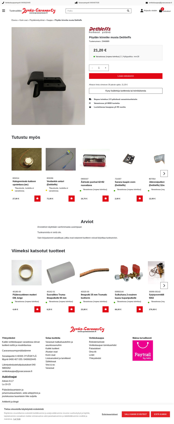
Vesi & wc (50, 365)
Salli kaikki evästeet (136, 414)
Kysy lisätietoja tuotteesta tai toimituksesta (125, 91)
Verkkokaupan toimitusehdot (102, 345)
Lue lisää (16, 419)
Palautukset (94, 348)
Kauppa (50, 20)
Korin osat (24, 20)
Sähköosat (51, 361)
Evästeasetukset (110, 414)
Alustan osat (52, 352)
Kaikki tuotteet (52, 348)
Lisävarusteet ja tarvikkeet (58, 358)
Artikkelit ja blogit (10, 402)
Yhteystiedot (95, 358)
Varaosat (50, 368)
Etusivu (15, 20)
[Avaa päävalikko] (5, 11)
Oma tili (92, 352)
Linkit (91, 355)
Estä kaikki (160, 414)
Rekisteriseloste (97, 342)
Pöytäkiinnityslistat (37, 20)
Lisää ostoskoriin (126, 76)
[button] (37, 199)
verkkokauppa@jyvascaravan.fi (17, 371)
